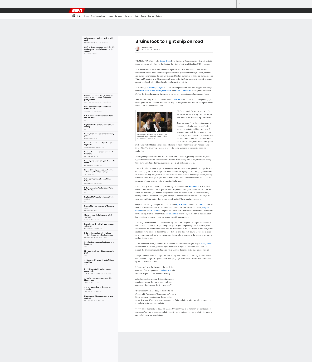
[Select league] (78, 4)
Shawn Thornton (153, 210)
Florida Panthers (172, 213)
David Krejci (178, 99)
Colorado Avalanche (183, 90)
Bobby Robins (206, 243)
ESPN (77, 10)
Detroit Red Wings (147, 90)
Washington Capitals (163, 90)
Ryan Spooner (181, 204)
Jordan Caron (166, 270)
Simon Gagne (194, 186)
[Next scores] (238, 4)
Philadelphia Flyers (156, 87)
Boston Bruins (165, 60)
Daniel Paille (203, 204)
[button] (233, 10)
